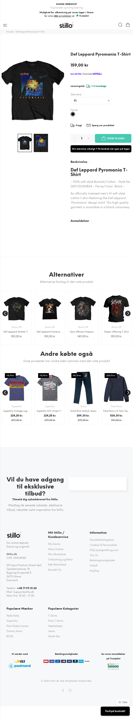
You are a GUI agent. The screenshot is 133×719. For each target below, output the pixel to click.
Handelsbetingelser (102, 539)
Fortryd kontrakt (115, 711)
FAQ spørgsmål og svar (104, 550)
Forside (9, 32)
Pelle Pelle (12, 615)
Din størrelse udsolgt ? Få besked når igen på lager (101, 149)
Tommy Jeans (14, 631)
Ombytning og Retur (60, 559)
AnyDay (94, 570)
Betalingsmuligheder (102, 560)
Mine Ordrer (56, 549)
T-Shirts (52, 615)
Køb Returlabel (57, 564)
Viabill (94, 565)
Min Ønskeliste (57, 554)
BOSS (9, 636)
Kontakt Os (54, 569)
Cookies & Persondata (103, 545)
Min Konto (54, 544)
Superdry (12, 620)
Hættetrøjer (55, 626)
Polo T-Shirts (55, 620)
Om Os (94, 555)
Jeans (51, 631)
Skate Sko (54, 636)
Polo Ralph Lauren (17, 626)
